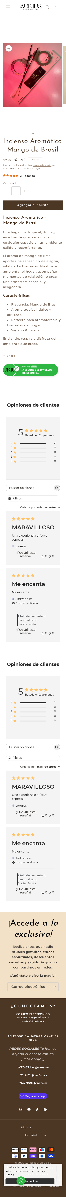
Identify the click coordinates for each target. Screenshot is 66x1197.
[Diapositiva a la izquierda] (25, 133)
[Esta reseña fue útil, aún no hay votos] (43, 556)
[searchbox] (29, 488)
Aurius (29, 1162)
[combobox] (40, 507)
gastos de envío (42, 165)
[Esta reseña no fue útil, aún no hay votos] (50, 556)
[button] (8, 7)
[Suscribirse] (54, 986)
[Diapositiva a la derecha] (41, 133)
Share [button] (11, 355)
